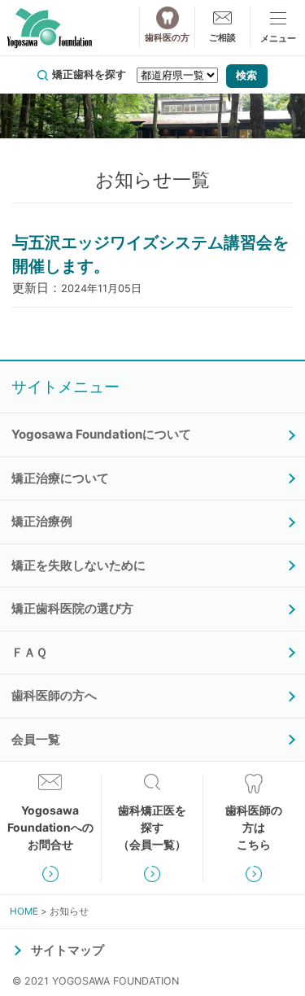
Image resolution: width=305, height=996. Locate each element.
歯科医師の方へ (54, 695)
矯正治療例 (41, 521)
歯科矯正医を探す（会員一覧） (152, 827)
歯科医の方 (167, 37)
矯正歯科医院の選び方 (72, 608)
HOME (24, 911)
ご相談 (222, 37)
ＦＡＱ (29, 652)
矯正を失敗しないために (78, 565)
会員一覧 (35, 739)
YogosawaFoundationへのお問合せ (50, 827)
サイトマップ (67, 950)
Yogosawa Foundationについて (101, 434)
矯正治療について (60, 478)
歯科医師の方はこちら (253, 827)
